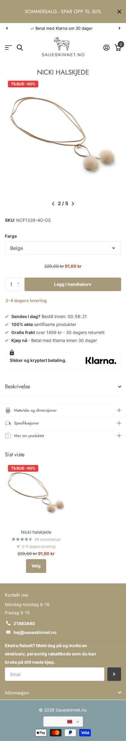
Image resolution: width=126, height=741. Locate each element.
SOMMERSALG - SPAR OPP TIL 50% (63, 11)
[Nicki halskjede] (36, 493)
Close (119, 11)
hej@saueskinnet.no (35, 632)
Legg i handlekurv (72, 284)
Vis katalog (8, 47)
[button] (6, 28)
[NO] (73, 722)
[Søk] (20, 48)
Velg (36, 565)
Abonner (114, 674)
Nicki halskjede (36, 532)
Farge (11, 236)
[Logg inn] (106, 47)
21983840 (24, 623)
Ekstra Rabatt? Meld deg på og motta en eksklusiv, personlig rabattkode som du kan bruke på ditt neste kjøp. (50, 654)
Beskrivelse (17, 386)
